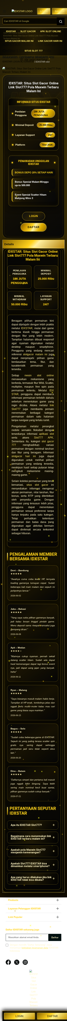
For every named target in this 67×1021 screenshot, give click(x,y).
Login (43, 11)
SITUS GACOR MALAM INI (19, 41)
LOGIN (33, 216)
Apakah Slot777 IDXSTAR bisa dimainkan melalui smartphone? (33, 865)
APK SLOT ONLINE (50, 31)
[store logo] (24, 11)
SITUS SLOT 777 (34, 50)
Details (9, 244)
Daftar (59, 11)
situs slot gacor (37, 484)
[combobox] (33, 21)
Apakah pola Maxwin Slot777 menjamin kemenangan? (33, 851)
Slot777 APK (43, 437)
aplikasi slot (46, 433)
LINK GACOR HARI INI (50, 41)
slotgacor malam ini (35, 354)
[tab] (33, 244)
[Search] (61, 21)
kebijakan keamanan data (35, 947)
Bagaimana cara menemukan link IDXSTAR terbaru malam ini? (33, 837)
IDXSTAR (11, 31)
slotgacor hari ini (24, 456)
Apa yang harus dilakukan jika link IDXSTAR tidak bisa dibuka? (33, 878)
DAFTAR (34, 227)
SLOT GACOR (28, 31)
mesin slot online (39, 375)
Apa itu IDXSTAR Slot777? (33, 825)
